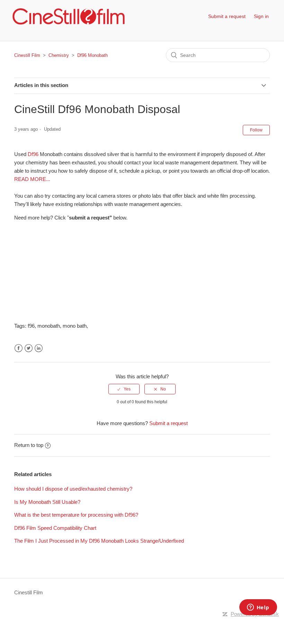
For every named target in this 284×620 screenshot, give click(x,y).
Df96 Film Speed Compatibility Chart (55, 528)
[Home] (68, 16)
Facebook (18, 348)
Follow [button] (256, 130)
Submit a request (227, 16)
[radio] (124, 389)
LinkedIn (38, 348)
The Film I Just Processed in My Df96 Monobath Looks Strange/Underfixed (99, 541)
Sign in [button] (261, 16)
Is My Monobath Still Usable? (47, 502)
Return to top (28, 445)
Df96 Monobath (92, 55)
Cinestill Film (27, 55)
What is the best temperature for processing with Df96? (76, 515)
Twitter (28, 348)
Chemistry (58, 55)
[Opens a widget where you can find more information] (258, 608)
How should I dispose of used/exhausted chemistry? (73, 489)
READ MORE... (32, 179)
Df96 (33, 154)
